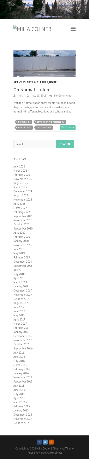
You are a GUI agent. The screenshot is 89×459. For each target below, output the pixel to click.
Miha (20, 95)
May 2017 (19, 315)
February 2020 (21, 237)
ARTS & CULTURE (37, 82)
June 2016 (19, 357)
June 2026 (19, 166)
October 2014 (21, 423)
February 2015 (21, 406)
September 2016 (22, 348)
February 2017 (21, 328)
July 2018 (18, 270)
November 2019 (22, 245)
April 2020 (19, 232)
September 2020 (22, 228)
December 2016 (22, 336)
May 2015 (19, 394)
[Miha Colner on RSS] (51, 442)
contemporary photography (50, 121)
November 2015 (22, 377)
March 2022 (20, 208)
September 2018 (22, 266)
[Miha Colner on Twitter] (45, 442)
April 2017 (19, 319)
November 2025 (22, 179)
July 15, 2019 (38, 95)
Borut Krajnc (24, 121)
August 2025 (20, 183)
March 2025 (20, 187)
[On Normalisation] (44, 63)
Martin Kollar (24, 127)
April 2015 (19, 398)
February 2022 (21, 212)
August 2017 (20, 303)
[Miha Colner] (32, 28)
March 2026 (20, 170)
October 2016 (21, 344)
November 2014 (22, 419)
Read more (67, 127)
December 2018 (22, 261)
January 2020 (21, 241)
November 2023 (22, 199)
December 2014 (22, 414)
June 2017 (19, 311)
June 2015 (19, 390)
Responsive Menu (73, 29)
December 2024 (22, 191)
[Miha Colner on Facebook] (39, 442)
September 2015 (22, 381)
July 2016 (18, 352)
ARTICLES (19, 82)
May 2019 (19, 253)
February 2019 (21, 257)
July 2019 (18, 249)
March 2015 (20, 402)
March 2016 (20, 365)
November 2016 (22, 340)
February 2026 (21, 175)
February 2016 (21, 369)
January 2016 (21, 373)
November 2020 (22, 220)
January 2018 (21, 286)
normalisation (44, 127)
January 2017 (21, 332)
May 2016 (19, 361)
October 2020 (21, 224)
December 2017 (22, 290)
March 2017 (20, 323)
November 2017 (22, 294)
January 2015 (21, 410)
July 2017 (18, 307)
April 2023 (19, 204)
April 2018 (19, 278)
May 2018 (19, 274)
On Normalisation (31, 89)
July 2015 (18, 385)
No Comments (62, 95)
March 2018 (20, 282)
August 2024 (20, 195)
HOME (53, 82)
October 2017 (21, 299)
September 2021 (22, 216)
